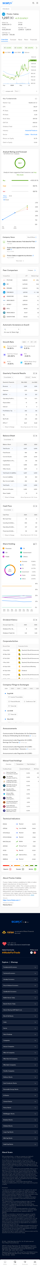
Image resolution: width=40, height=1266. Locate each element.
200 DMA (17, 52)
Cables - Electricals (31, 134)
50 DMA (8, 52)
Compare (30, 270)
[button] (9, 276)
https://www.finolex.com (11, 900)
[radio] (24, 342)
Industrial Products (31, 130)
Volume (27, 52)
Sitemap (14, 962)
